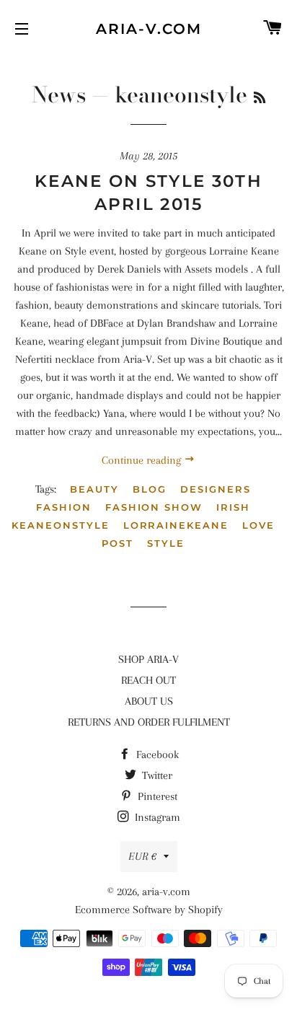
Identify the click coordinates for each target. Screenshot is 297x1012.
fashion (64, 507)
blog (150, 489)
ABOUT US (149, 701)
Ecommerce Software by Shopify (149, 909)
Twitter (155, 775)
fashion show (154, 507)
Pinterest (156, 796)
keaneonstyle (60, 525)
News (59, 94)
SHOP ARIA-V (148, 659)
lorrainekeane (176, 525)
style (166, 543)
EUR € (142, 856)
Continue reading (143, 460)
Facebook (156, 754)
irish (233, 507)
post (117, 543)
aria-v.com (149, 29)
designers (215, 489)
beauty (94, 489)
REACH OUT (148, 680)
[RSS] (259, 97)
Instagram (156, 817)
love (258, 525)
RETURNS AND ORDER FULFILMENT (149, 722)
